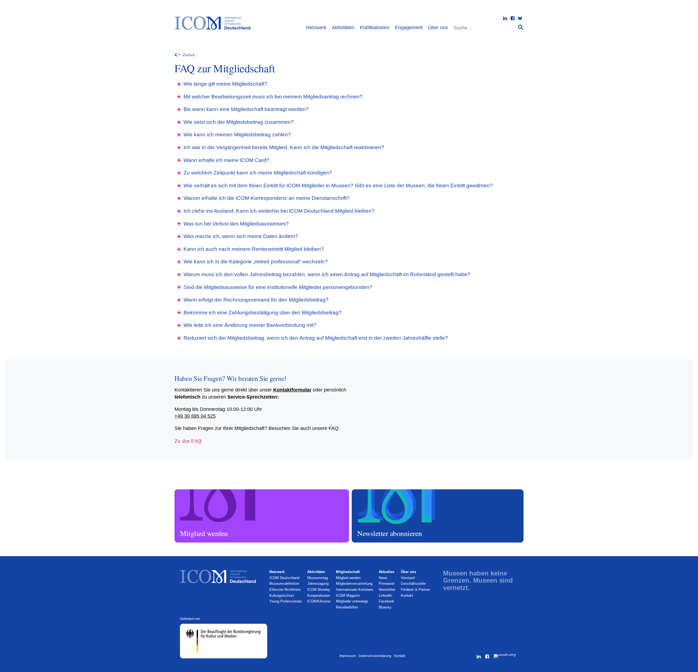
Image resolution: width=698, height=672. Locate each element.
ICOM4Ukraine (318, 601)
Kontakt (407, 595)
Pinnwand (386, 583)
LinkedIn (385, 595)
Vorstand (408, 578)
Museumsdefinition (284, 583)
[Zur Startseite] (215, 23)
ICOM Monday (318, 589)
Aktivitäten (343, 27)
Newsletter (387, 589)
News (383, 578)
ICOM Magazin (348, 595)
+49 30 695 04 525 (195, 416)
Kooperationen (318, 595)
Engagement (409, 27)
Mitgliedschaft (348, 572)
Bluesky (385, 607)
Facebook (386, 601)
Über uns (438, 27)
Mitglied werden (187, 491)
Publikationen (374, 27)
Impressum (347, 656)
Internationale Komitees (354, 589)
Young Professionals (285, 601)
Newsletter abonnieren (370, 491)
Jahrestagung (318, 583)
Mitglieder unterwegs (352, 601)
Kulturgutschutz (281, 595)
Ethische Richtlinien (285, 589)
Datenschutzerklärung (375, 656)
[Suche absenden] (521, 27)
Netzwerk (316, 27)
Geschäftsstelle (413, 583)
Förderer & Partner (415, 589)
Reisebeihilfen (347, 607)
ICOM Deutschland (284, 578)
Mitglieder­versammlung (354, 583)
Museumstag (317, 578)
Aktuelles (386, 572)
